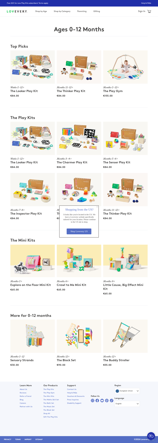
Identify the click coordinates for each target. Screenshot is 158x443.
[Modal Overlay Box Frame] (79, 221)
